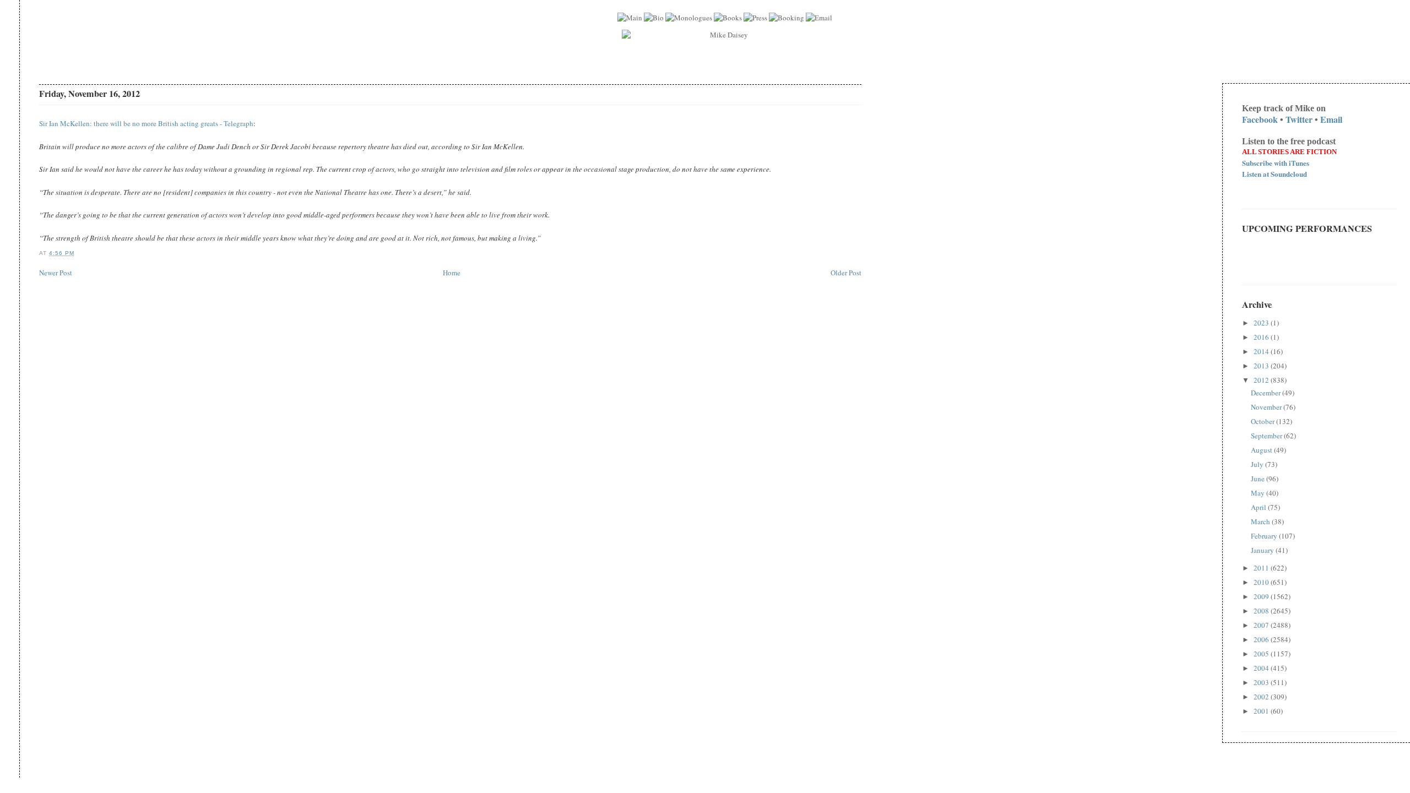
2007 (1262, 625)
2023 (1262, 323)
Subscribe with (1275, 162)
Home (451, 273)
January (1263, 550)
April (1259, 507)
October (1263, 421)
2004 (1262, 668)
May (1258, 493)
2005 (1262, 654)
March (1261, 521)
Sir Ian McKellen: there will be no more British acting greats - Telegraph (146, 123)
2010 (1262, 582)
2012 (1262, 380)
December (1266, 393)
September (1267, 436)
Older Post (846, 273)
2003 (1262, 682)
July (1258, 464)
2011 (1262, 568)
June (1258, 479)
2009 (1262, 596)
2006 (1262, 639)
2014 (1262, 351)
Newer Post (55, 273)
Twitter (1299, 119)
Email (1331, 119)
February (1265, 536)
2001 (1262, 711)
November (1267, 407)
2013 (1262, 366)
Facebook (1260, 119)
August (1262, 450)
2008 (1262, 611)
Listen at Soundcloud (1274, 174)
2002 (1262, 697)
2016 (1262, 337)
